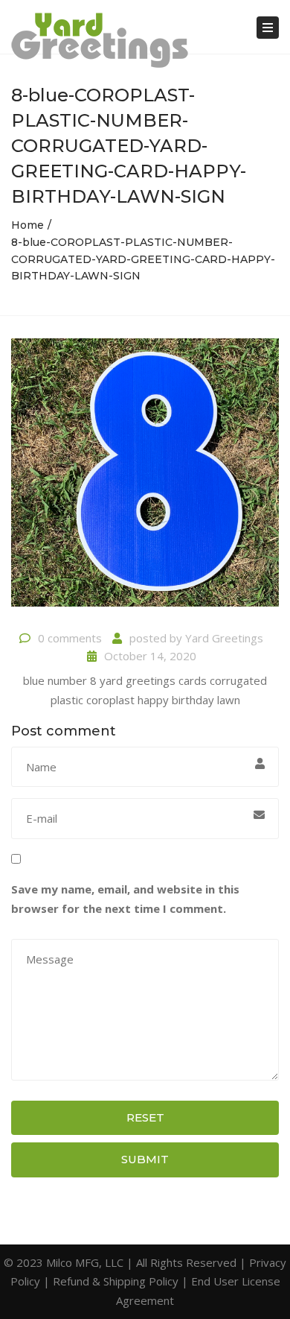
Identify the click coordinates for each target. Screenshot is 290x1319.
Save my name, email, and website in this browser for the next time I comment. (125, 899)
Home (27, 225)
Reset (145, 1117)
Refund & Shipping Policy (115, 1281)
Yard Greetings (224, 637)
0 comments (70, 637)
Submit (145, 1159)
